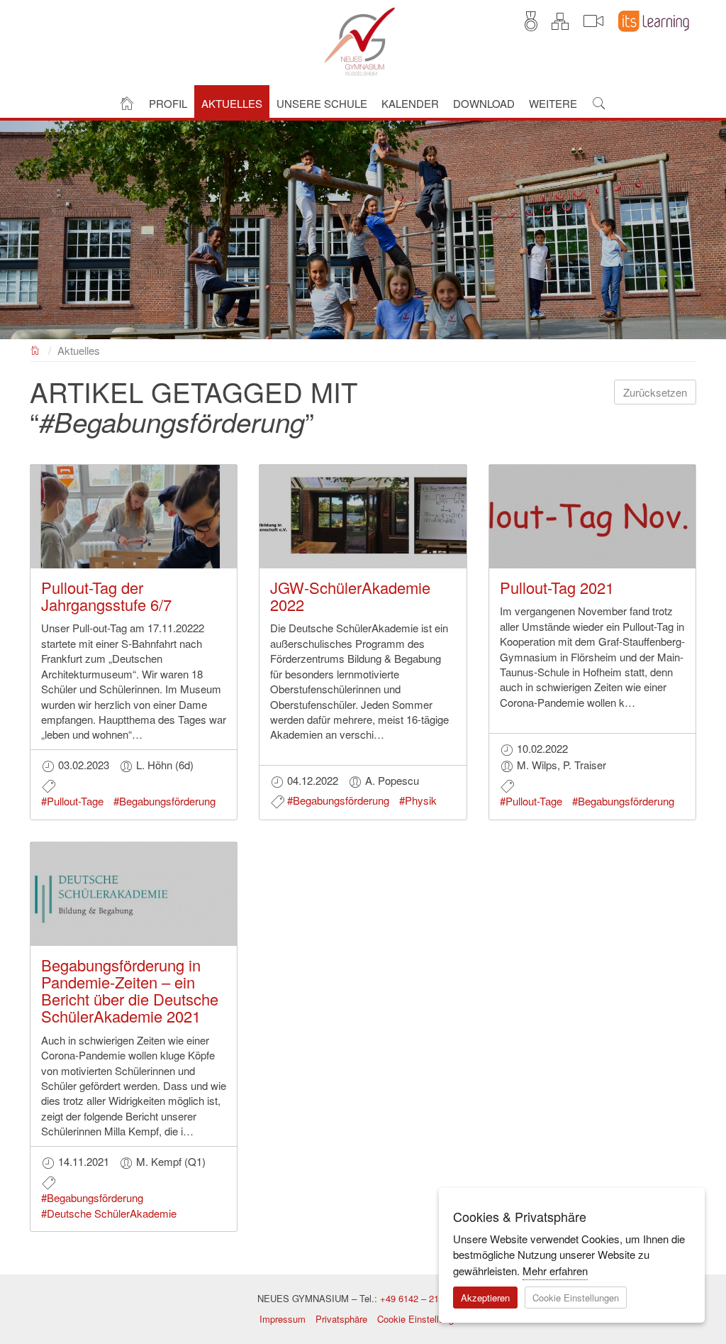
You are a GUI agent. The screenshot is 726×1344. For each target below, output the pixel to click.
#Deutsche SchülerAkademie (109, 1213)
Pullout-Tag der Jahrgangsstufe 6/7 (106, 595)
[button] (168, 102)
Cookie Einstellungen (420, 1319)
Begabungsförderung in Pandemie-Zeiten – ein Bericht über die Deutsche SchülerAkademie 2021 (129, 991)
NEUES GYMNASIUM (36, 349)
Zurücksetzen (655, 392)
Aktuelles (78, 350)
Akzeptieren (485, 1297)
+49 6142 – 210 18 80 (424, 1298)
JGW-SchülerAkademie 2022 (350, 595)
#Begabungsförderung (164, 800)
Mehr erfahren (555, 1270)
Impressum (282, 1319)
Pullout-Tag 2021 (557, 587)
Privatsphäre (341, 1319)
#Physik (418, 800)
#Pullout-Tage (72, 800)
